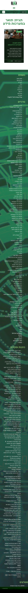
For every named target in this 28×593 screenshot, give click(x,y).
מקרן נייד (20, 179)
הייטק (20, 277)
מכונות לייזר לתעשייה (16, 216)
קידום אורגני (19, 144)
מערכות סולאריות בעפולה (15, 190)
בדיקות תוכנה (18, 303)
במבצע (25, 592)
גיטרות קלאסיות (18, 285)
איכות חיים (22, 590)
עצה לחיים (21, 592)
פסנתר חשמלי (18, 164)
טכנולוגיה (19, 89)
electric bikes (18, 339)
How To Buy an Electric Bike (12, 519)
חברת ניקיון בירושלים (17, 266)
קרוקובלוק (19, 135)
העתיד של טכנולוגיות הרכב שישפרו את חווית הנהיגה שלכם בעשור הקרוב (12, 473)
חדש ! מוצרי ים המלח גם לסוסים (13, 495)
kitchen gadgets (17, 333)
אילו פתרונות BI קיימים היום (15, 314)
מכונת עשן (19, 200)
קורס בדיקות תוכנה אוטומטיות (14, 146)
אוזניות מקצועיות (18, 320)
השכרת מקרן (18, 268)
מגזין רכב (23, 590)
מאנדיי (20, 237)
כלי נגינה (20, 88)
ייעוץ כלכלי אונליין (18, 250)
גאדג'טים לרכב (18, 289)
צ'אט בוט (20, 155)
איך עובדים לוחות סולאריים (14, 480)
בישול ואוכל (18, 590)
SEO (21, 327)
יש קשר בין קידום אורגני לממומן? (13, 545)
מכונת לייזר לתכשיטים (16, 203)
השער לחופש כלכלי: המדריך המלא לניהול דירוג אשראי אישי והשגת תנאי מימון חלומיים (12, 358)
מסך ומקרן (19, 194)
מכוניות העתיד (18, 213)
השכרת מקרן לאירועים (15, 558)
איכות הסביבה (27, 592)
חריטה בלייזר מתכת (17, 264)
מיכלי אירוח (19, 222)
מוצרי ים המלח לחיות (17, 229)
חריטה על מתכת (18, 263)
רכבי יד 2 (19, 129)
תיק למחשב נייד (18, 114)
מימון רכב (22, 592)
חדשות (20, 91)
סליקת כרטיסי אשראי (17, 172)
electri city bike (17, 340)
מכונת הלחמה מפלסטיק (16, 209)
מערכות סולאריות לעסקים (15, 188)
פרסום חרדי (19, 159)
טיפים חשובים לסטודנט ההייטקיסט (14, 44)
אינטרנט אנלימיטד (17, 311)
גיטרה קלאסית (18, 287)
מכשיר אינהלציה (18, 196)
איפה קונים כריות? (16, 547)
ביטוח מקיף (19, 298)
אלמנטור (20, 309)
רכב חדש (19, 131)
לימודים (20, 82)
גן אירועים (16, 592)
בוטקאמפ (19, 300)
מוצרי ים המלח (18, 231)
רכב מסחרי (1, 590)
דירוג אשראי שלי (18, 279)
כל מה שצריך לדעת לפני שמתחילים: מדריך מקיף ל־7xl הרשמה (13, 398)
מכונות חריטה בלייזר (17, 220)
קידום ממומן (19, 140)
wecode (19, 324)
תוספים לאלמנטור (17, 122)
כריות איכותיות (18, 244)
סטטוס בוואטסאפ (17, 175)
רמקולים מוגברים (18, 127)
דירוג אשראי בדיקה (17, 281)
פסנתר (20, 166)
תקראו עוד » (9, 61)
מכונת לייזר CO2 (18, 207)
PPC (21, 331)
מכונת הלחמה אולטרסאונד (15, 211)
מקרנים (20, 177)
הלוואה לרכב (19, 276)
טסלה (20, 253)
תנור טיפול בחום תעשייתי (16, 107)
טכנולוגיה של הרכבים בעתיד (15, 257)
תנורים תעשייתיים (17, 105)
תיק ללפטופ (19, 116)
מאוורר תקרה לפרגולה (16, 240)
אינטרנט (20, 95)
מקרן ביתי (19, 183)
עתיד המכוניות (18, 170)
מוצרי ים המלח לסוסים (16, 227)
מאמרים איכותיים (20, 590)
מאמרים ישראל (6, 590)
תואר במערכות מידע (17, 124)
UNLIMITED (19, 326)
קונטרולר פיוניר (18, 151)
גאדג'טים (20, 93)
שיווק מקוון (19, 78)
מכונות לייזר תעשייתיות (16, 214)
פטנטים (20, 168)
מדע (21, 233)
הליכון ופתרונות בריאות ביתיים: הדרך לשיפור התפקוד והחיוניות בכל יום (13, 373)
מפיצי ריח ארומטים (17, 185)
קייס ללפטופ (19, 137)
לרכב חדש (13, 590)
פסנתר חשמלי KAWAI (16, 162)
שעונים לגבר (19, 125)
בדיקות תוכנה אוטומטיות (16, 301)
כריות (20, 246)
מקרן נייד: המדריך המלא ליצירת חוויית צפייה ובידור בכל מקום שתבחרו (13, 363)
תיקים (20, 109)
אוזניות (20, 322)
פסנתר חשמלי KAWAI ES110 (14, 161)
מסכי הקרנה (19, 192)
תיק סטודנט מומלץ (17, 111)
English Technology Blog (15, 97)
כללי (21, 84)
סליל (21, 174)
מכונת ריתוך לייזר (17, 198)
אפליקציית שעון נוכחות (16, 307)
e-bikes (20, 342)
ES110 (20, 337)
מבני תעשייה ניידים (17, 235)
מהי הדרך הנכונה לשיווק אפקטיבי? (12, 489)
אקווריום (23, 592)
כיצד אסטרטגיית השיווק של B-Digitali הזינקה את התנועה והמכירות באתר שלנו (13, 443)
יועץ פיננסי (19, 251)
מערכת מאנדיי (18, 187)
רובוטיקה (20, 133)
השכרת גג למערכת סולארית (15, 270)
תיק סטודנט (19, 112)
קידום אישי (19, 80)
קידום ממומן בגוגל (17, 138)
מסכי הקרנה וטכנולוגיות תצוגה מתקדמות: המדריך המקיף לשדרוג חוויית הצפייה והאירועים (12, 352)
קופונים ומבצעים (25, 590)
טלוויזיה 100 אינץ (17, 255)
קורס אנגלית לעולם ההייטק (15, 148)
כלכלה (20, 86)
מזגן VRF (3, 590)
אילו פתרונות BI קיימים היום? (13, 532)
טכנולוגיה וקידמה (12, 590)
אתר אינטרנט (18, 305)
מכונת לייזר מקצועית (17, 201)
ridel (20, 329)
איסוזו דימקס (4, 590)
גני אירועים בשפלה (10, 590)
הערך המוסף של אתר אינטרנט (13, 451)
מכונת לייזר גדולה (17, 205)
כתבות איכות (15, 590)
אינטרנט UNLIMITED (16, 313)
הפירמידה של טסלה (17, 272)
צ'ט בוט (20, 153)
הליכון (20, 274)
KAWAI (20, 335)
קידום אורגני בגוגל (17, 142)
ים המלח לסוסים (18, 248)
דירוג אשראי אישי (18, 283)
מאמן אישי (19, 238)
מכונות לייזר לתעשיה (17, 218)
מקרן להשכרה (18, 181)
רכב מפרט (7, 590)
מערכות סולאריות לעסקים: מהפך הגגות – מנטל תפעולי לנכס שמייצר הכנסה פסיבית (12, 378)
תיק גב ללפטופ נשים (17, 118)
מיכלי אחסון (19, 224)
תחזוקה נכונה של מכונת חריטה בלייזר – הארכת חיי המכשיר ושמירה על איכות (12, 430)
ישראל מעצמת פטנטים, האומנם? (12, 508)
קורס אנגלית (19, 150)
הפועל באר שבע (27, 590)
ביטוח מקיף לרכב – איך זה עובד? (12, 514)
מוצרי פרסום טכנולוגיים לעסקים (13, 543)
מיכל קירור (19, 225)
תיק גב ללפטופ (18, 120)
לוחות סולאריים (18, 242)
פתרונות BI (19, 157)
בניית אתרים (19, 292)
